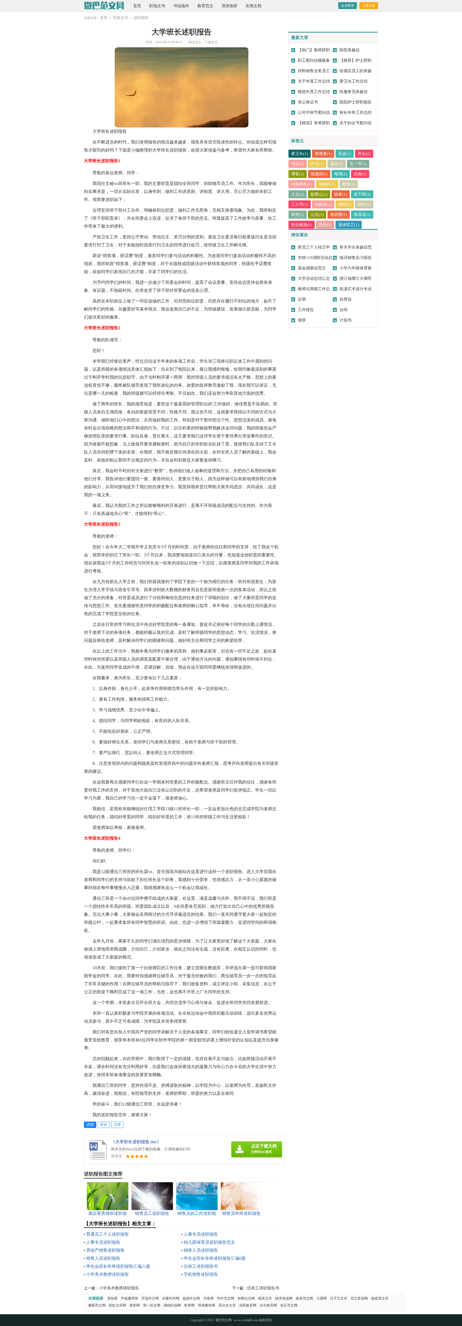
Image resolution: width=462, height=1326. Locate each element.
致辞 (302, 320)
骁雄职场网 (172, 1305)
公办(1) (317, 214)
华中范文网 (225, 1298)
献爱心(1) (319, 194)
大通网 (321, 1298)
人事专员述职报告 (201, 1234)
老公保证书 (308, 102)
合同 (344, 310)
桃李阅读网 (283, 1298)
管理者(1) (323, 154)
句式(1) (297, 164)
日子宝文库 (338, 1298)
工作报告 (306, 310)
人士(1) (297, 194)
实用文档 (253, 6)
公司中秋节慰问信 (314, 112)
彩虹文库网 (117, 1305)
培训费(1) (338, 214)
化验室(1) (323, 204)
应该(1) (344, 154)
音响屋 (112, 1298)
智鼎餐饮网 (206, 1305)
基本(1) (336, 164)
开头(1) (364, 154)
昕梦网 (189, 1305)
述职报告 (141, 18)
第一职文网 (151, 1305)
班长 (103, 1125)
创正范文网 (289, 1305)
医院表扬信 (350, 50)
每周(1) (340, 174)
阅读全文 (194, 42)
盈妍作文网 (191, 1298)
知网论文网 (246, 1298)
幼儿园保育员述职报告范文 (209, 1242)
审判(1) (297, 214)
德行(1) (364, 204)
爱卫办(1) (299, 154)
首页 (137, 6)
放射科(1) (327, 184)
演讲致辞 (229, 6)
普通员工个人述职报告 (107, 1234)
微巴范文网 (223, 1320)
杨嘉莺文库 (379, 1298)
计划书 (346, 320)
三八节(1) (299, 204)
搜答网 (134, 1305)
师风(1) (344, 204)
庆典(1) (360, 174)
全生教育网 (268, 1305)
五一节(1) (358, 164)
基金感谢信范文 (312, 268)
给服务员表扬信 (354, 92)
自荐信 (346, 299)
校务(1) (340, 194)
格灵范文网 (304, 1298)
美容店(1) (362, 214)
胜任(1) (325, 225)
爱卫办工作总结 (354, 81)
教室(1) (348, 184)
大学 (117, 1125)
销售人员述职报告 (201, 1250)
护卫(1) (317, 164)
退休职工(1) (348, 225)
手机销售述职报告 (201, 1274)
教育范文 (205, 6)
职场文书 (157, 6)
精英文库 (265, 1298)
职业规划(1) (301, 225)
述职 (90, 1125)
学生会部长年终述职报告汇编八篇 (118, 1266)
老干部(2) (362, 194)
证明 (302, 299)
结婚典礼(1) (301, 184)
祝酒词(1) (319, 174)
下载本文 (211, 42)
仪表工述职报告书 (201, 1266)
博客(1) (297, 174)
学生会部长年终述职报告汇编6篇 (215, 1258)
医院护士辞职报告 (356, 102)
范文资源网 (359, 1298)
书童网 (208, 1298)
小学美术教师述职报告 (107, 1274)
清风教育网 (247, 1305)
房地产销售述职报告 (105, 1250)
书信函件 (181, 6)
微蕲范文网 (97, 1305)
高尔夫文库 (227, 1305)
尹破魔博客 (129, 1298)
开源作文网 (150, 1298)
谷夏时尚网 (170, 1298)
